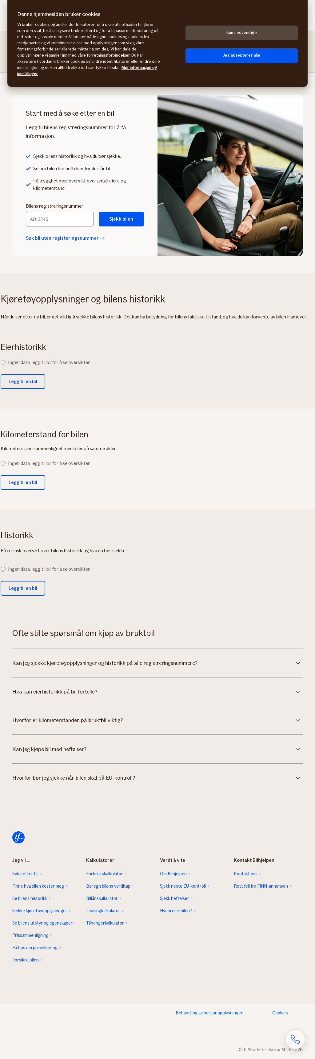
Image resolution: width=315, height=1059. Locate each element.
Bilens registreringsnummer (54, 206)
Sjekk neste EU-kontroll (183, 886)
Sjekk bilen (121, 219)
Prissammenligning (30, 935)
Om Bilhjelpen (173, 874)
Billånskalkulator (102, 898)
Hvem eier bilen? (176, 910)
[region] (157, 43)
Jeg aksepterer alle (242, 55)
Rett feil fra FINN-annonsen (261, 886)
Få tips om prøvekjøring (35, 947)
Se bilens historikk (29, 898)
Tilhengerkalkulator (105, 923)
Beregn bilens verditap (108, 886)
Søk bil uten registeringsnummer (62, 238)
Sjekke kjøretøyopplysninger (39, 910)
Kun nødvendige (241, 32)
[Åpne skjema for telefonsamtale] (295, 1039)
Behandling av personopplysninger (209, 1013)
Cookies (280, 1013)
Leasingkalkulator (103, 910)
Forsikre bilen (25, 960)
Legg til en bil (23, 381)
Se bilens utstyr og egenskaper (42, 923)
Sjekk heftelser (174, 898)
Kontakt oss (245, 874)
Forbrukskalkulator (104, 874)
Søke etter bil (25, 874)
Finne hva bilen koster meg (38, 886)
